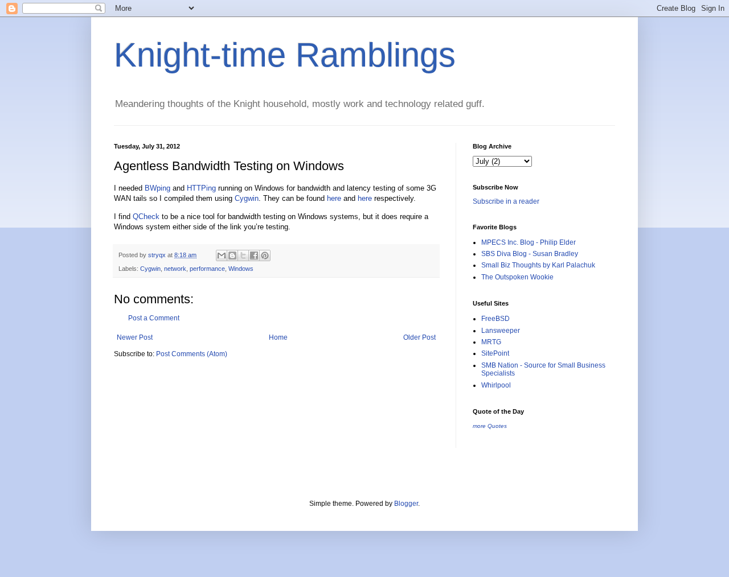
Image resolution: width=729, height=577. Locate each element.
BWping (157, 188)
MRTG (491, 342)
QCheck (146, 216)
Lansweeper (500, 331)
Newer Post (135, 337)
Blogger (406, 504)
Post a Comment (153, 318)
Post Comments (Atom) (191, 354)
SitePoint (495, 353)
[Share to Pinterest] (265, 255)
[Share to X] (243, 255)
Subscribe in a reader (506, 201)
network (175, 268)
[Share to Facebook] (254, 255)
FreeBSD (495, 319)
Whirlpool (496, 385)
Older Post (419, 337)
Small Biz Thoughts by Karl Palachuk (538, 265)
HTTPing (201, 188)
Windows (240, 268)
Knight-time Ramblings (285, 55)
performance (207, 268)
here (334, 198)
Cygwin (247, 198)
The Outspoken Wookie (517, 277)
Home (278, 337)
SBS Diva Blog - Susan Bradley (529, 254)
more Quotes (490, 426)
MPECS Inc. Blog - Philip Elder (528, 242)
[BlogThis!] (232, 255)
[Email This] (221, 255)
